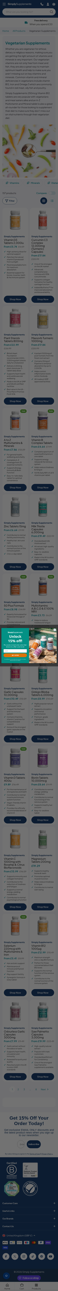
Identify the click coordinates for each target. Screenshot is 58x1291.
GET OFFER (15, 655)
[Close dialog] (55, 629)
